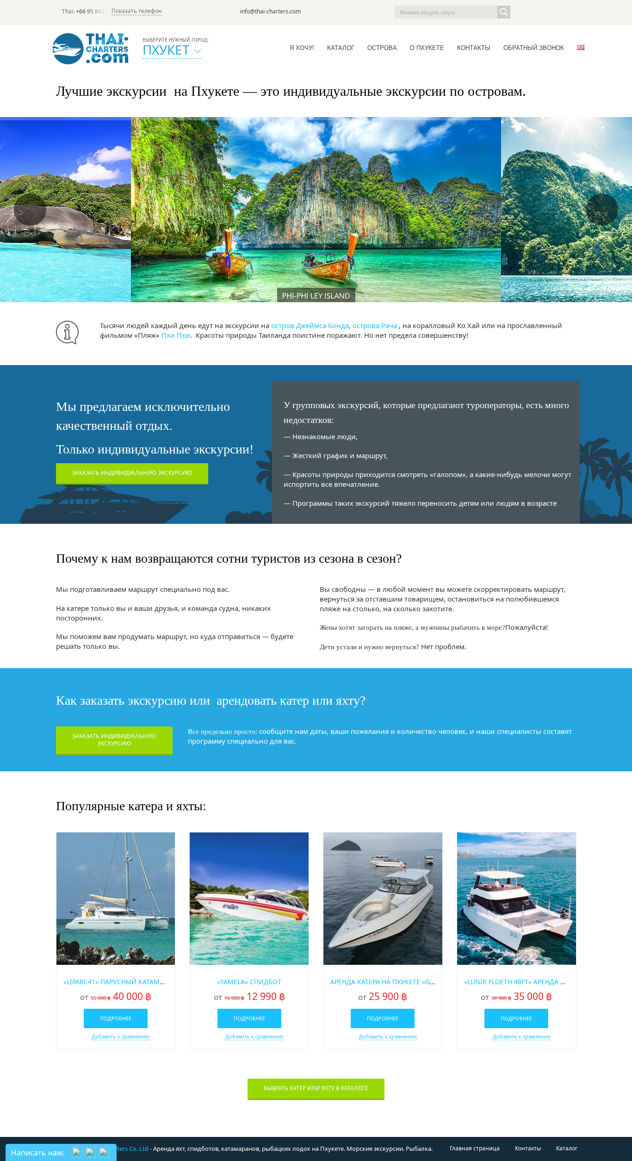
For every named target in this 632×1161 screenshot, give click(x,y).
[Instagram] (560, 12)
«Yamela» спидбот (249, 981)
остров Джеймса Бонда (310, 325)
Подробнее (115, 1018)
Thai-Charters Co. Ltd (120, 1148)
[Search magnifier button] (503, 12)
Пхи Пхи (175, 335)
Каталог (340, 47)
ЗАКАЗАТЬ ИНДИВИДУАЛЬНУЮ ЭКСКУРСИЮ (132, 473)
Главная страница (475, 1148)
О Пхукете (427, 47)
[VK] (573, 12)
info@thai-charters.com (270, 11)
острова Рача (375, 325)
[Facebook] (547, 12)
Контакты (473, 47)
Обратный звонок (533, 47)
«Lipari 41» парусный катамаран (119, 981)
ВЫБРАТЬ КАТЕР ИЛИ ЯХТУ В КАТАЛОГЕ (316, 1088)
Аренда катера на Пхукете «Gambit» (391, 981)
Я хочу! (302, 47)
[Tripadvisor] (521, 12)
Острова (382, 47)
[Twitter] (534, 12)
